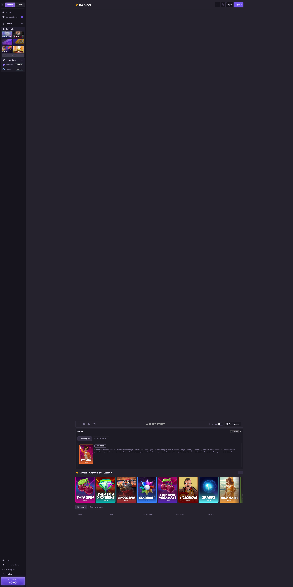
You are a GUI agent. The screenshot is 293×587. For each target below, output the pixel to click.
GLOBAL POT (12, 579)
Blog (7, 560)
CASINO (10, 5)
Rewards (14, 65)
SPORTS (19, 5)
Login (230, 4)
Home (8, 12)
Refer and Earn (12, 565)
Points (14, 69)
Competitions (13, 17)
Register (238, 4)
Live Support (10, 569)
